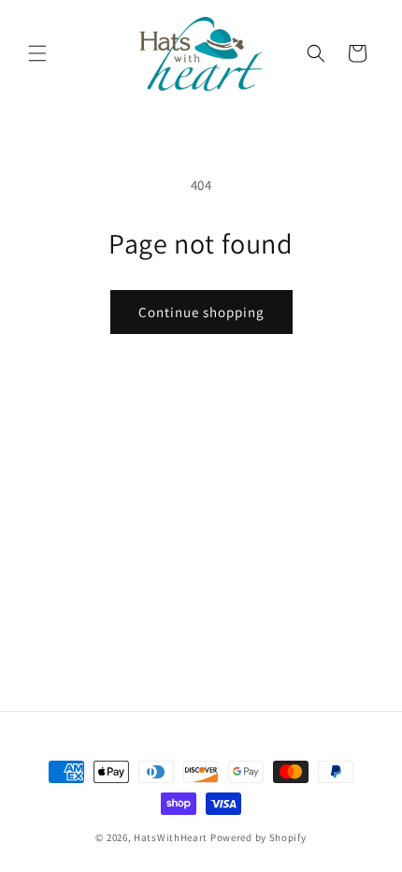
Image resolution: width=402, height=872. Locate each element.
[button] (37, 53)
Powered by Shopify (258, 837)
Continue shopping (201, 312)
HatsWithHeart (171, 837)
